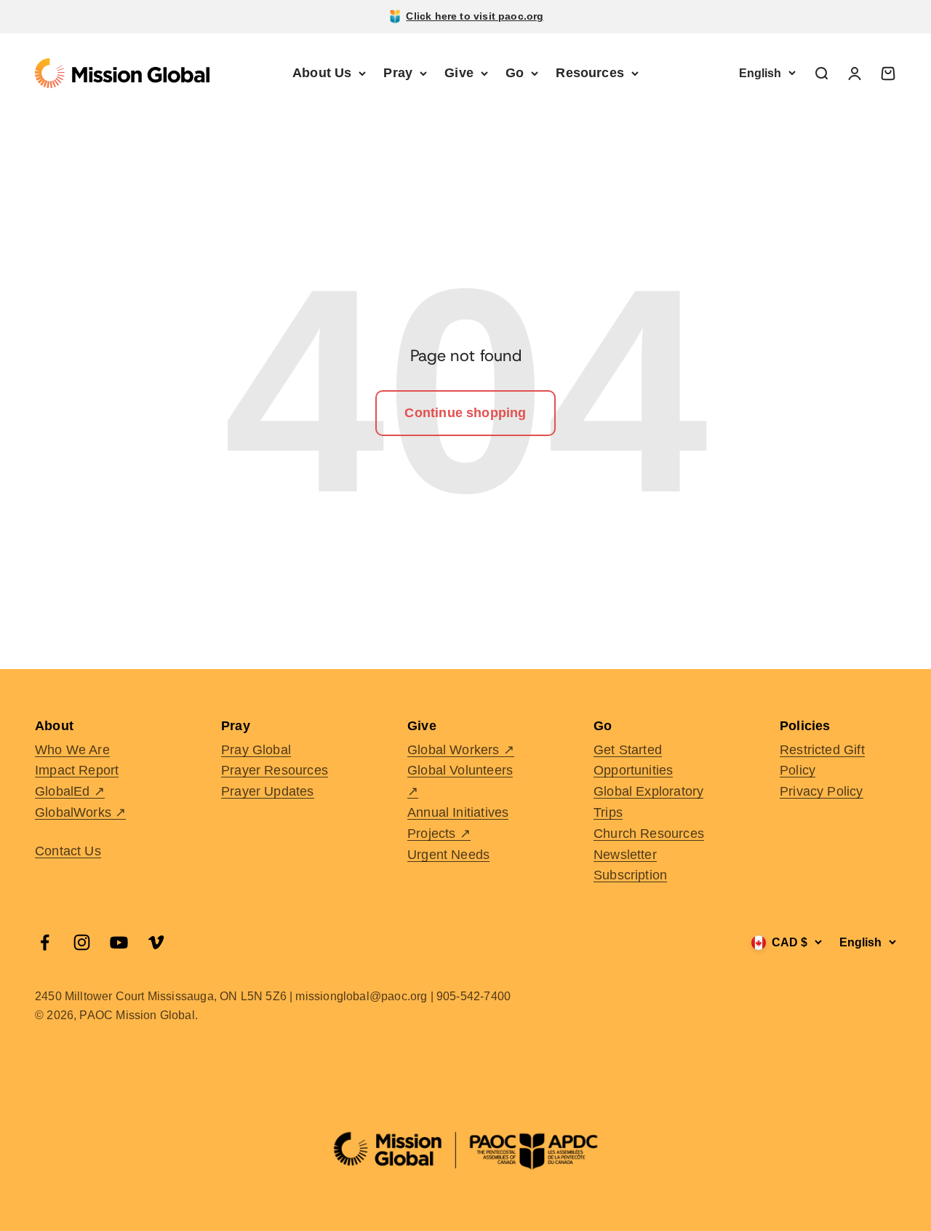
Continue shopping (465, 412)
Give (459, 73)
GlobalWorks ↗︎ (80, 812)
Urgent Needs (448, 854)
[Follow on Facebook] (45, 942)
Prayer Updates (267, 791)
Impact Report (77, 770)
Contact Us (68, 851)
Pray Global (256, 750)
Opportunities (633, 770)
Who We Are (72, 750)
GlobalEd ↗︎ (70, 791)
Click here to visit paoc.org (474, 16)
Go (515, 73)
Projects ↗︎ (439, 833)
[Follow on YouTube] (119, 942)
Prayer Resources (274, 770)
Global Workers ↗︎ (460, 750)
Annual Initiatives (457, 812)
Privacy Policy (821, 791)
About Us (321, 73)
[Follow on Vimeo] (156, 942)
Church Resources (649, 833)
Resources (590, 73)
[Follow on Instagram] (82, 942)
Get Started (628, 750)
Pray (397, 73)
